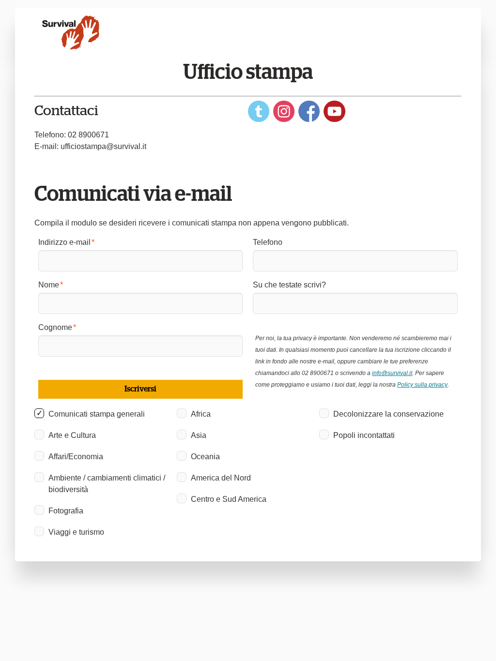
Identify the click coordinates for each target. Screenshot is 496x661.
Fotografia (65, 511)
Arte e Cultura (72, 435)
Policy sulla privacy (422, 384)
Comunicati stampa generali (96, 414)
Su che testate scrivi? (289, 285)
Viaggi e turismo (76, 532)
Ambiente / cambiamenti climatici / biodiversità (106, 484)
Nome (48, 285)
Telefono (267, 242)
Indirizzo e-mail (64, 242)
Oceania (205, 456)
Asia (198, 435)
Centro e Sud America (228, 499)
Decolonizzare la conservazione (388, 414)
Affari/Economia (75, 456)
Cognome (55, 327)
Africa (201, 414)
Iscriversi (140, 389)
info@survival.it (392, 373)
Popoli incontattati (364, 435)
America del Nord (221, 478)
